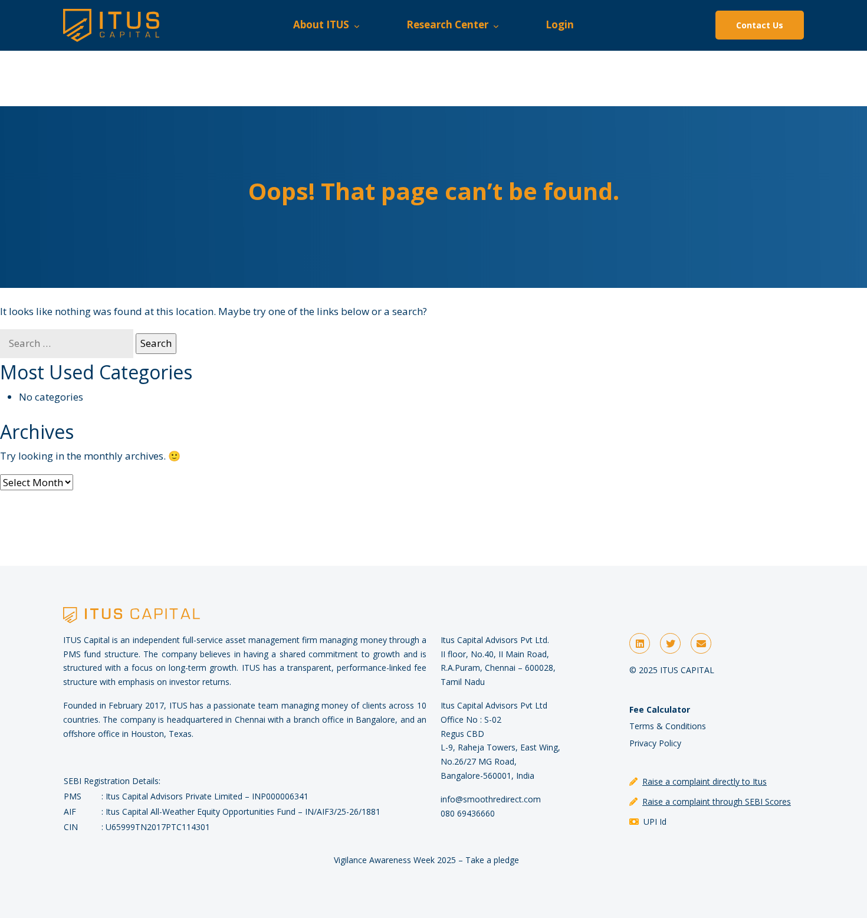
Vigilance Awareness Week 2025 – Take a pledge (426, 859)
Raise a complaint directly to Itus (704, 781)
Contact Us (759, 25)
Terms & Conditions (667, 726)
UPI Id (654, 821)
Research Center (449, 24)
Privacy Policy (655, 743)
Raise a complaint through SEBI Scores (716, 801)
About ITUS (323, 24)
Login (560, 24)
